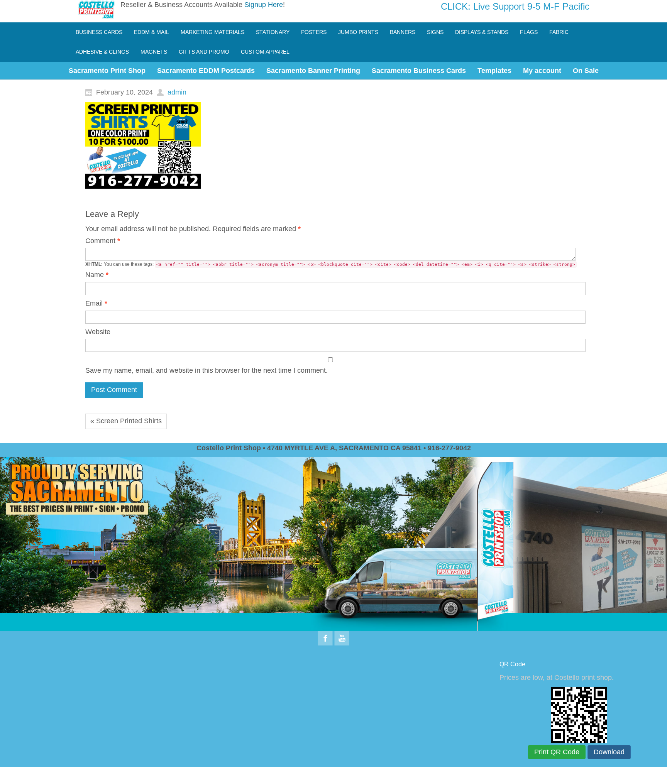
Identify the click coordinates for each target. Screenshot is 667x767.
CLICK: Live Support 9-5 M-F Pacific (515, 6)
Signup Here (263, 4)
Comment (102, 241)
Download (609, 752)
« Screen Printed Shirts (126, 421)
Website (97, 332)
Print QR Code (556, 752)
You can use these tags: (330, 264)
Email (96, 303)
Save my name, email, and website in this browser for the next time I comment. (206, 370)
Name (96, 275)
